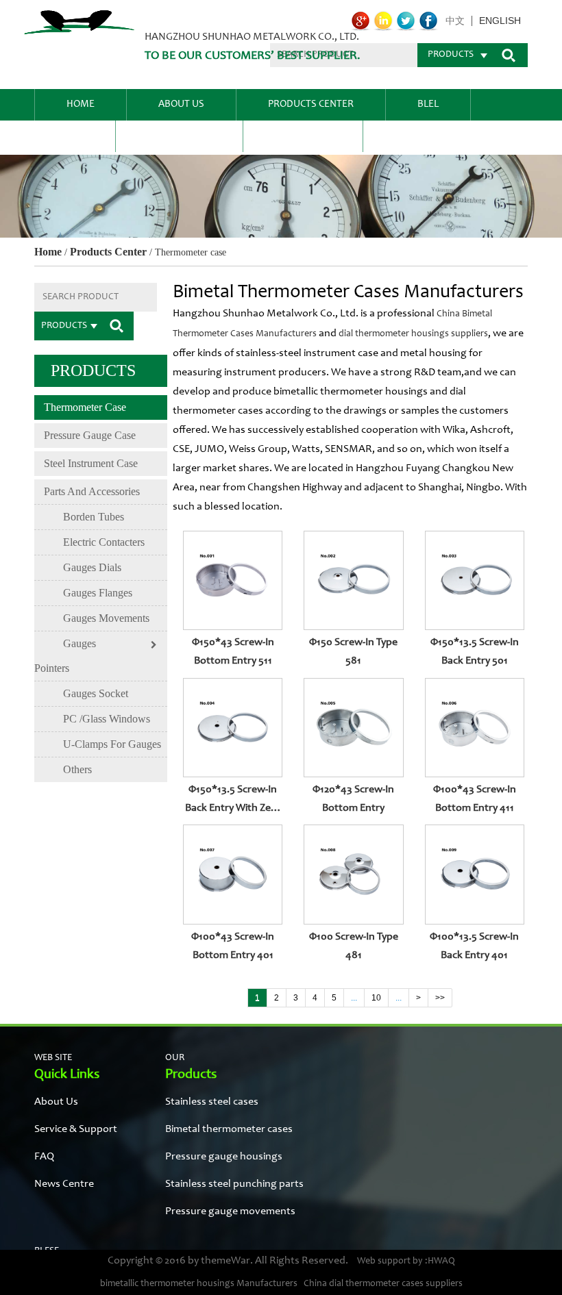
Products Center (311, 104)
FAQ (75, 136)
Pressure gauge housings (223, 1156)
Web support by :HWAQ (406, 1261)
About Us (181, 104)
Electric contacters (104, 542)
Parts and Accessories (92, 491)
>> (440, 998)
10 (376, 998)
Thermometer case (85, 407)
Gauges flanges (97, 593)
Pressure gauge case (90, 435)
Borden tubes (93, 517)
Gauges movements (106, 618)
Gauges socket (95, 693)
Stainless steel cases (211, 1101)
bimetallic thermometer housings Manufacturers (198, 1284)
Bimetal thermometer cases (229, 1129)
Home (80, 104)
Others (77, 769)
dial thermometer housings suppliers (413, 334)
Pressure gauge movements (230, 1211)
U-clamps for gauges (112, 744)
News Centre (179, 136)
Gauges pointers (65, 656)
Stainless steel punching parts (234, 1184)
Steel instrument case (91, 463)
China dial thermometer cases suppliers (383, 1284)
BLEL (428, 104)
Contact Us (303, 136)
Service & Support (75, 1129)
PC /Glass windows (106, 719)
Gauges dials (92, 567)
